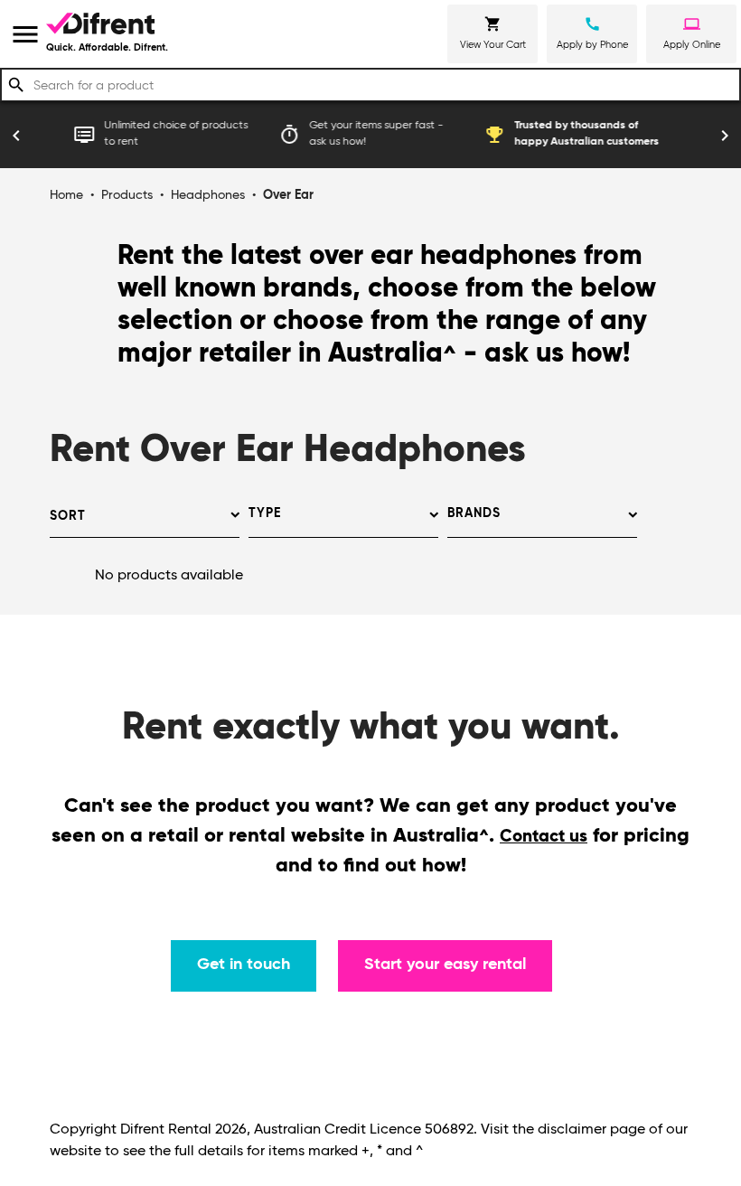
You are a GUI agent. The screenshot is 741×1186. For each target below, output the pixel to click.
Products (127, 195)
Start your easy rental (445, 964)
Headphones (208, 195)
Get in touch (243, 964)
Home (66, 195)
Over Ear (288, 195)
